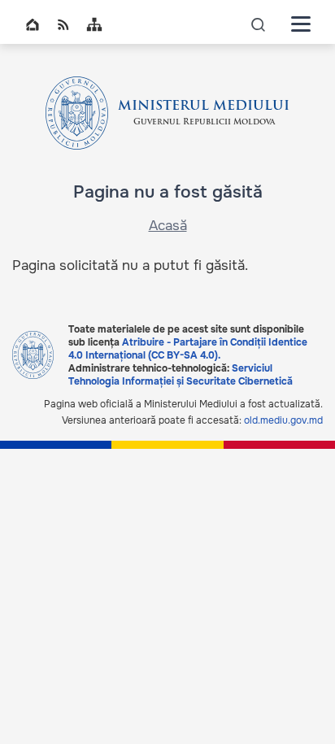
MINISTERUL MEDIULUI (203, 106)
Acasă (168, 225)
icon (258, 24)
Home (32, 24)
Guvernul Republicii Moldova (204, 122)
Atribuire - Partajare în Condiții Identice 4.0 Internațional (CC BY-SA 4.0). (187, 349)
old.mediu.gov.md (283, 420)
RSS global (63, 24)
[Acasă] (77, 113)
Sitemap (94, 24)
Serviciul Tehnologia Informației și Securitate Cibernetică (180, 375)
